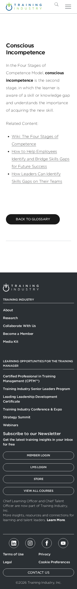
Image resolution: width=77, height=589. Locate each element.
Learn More (56, 520)
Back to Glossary (33, 219)
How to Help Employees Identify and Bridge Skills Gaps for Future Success (40, 159)
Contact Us (39, 572)
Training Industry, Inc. (24, 7)
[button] (62, 4)
